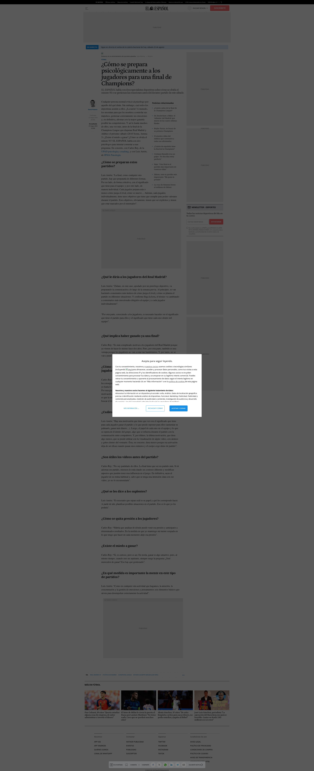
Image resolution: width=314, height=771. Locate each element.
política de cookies (177, 381)
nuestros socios (151, 366)
